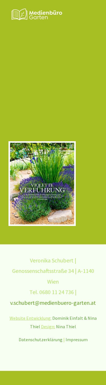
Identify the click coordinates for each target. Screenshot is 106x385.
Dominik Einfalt (67, 318)
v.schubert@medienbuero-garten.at (53, 302)
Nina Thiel (66, 326)
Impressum (77, 339)
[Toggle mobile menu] (95, 13)
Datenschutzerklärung (40, 339)
